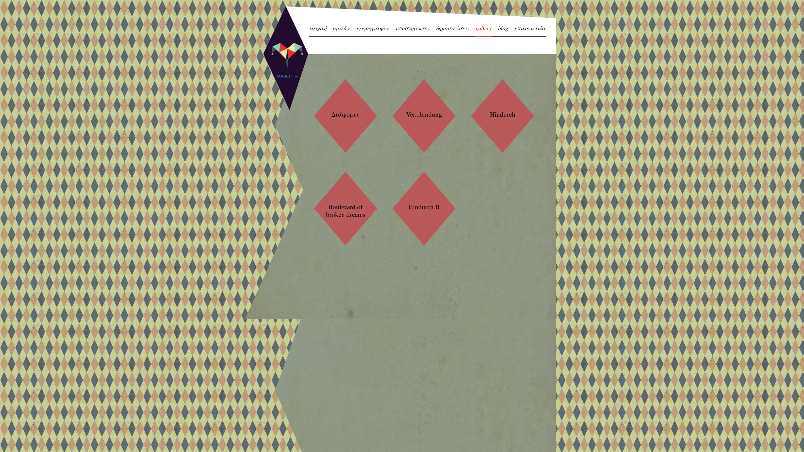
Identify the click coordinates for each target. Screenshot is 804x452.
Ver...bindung (424, 114)
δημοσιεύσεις (453, 28)
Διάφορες (345, 114)
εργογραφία (372, 28)
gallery (484, 28)
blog (503, 28)
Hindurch (502, 114)
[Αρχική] (285, 58)
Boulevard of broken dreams (345, 210)
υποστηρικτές (412, 28)
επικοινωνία (530, 28)
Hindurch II (424, 206)
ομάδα (341, 28)
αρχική (318, 28)
